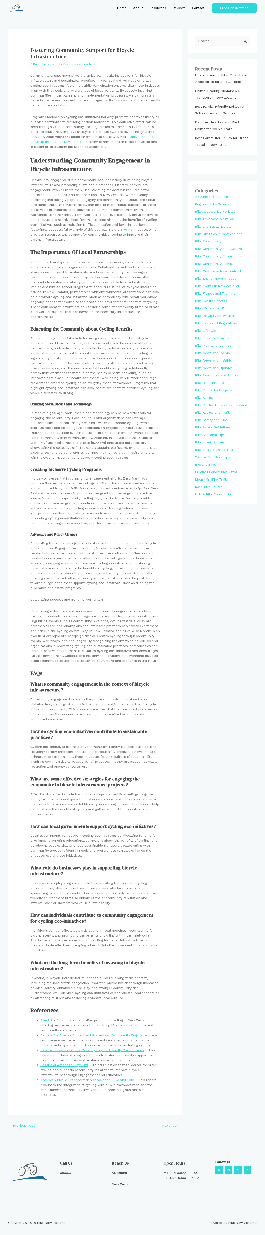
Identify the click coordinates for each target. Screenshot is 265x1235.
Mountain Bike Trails (211, 479)
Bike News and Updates (214, 368)
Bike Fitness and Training (215, 293)
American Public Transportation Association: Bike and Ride (87, 1080)
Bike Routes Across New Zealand (221, 405)
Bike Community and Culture (218, 249)
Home (121, 8)
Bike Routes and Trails (213, 412)
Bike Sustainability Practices (55, 64)
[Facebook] (219, 1170)
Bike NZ (126, 229)
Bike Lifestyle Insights (212, 338)
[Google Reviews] (238, 1170)
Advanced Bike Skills (211, 197)
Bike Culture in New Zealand (218, 271)
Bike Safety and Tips (211, 420)
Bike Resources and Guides (216, 375)
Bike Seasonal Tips (210, 435)
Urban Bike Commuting (214, 494)
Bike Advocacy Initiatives (214, 219)
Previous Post (22, 1126)
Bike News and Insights (213, 360)
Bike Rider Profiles (209, 383)
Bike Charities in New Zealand (219, 234)
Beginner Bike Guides (212, 204)
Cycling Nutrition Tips (212, 457)
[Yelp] (247, 1170)
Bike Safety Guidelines (212, 427)
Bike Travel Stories (209, 442)
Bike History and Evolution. (216, 308)
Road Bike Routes (209, 487)
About (138, 8)
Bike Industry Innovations (215, 316)
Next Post (172, 1126)
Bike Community (208, 241)
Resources (157, 8)
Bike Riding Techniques (213, 390)
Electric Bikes (206, 465)
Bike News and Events (212, 353)
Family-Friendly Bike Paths (216, 472)
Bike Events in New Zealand (217, 286)
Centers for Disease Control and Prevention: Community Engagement (95, 1035)
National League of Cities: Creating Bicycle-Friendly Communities (92, 1050)
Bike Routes (204, 398)
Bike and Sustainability (213, 226)
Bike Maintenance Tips (213, 345)
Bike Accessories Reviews (215, 212)
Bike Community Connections (218, 256)
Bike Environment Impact (215, 278)
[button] (234, 8)
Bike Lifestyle (205, 331)
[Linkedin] (228, 1170)
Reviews (179, 8)
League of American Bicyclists (64, 1065)
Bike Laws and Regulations (216, 323)
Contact (198, 8)
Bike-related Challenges (214, 450)
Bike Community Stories (214, 264)
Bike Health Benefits (211, 301)
